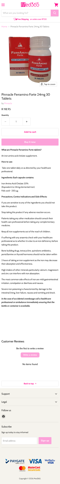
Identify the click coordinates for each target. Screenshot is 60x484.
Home (4, 26)
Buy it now (30, 142)
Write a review (30, 354)
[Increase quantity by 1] (27, 122)
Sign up (45, 440)
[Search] (55, 13)
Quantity (5, 115)
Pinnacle (8, 103)
